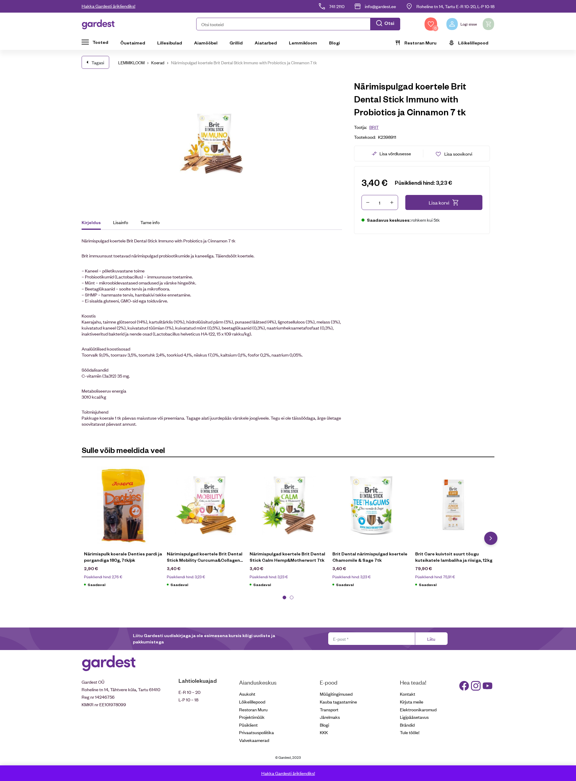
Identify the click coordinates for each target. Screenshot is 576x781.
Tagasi (98, 62)
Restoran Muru (420, 42)
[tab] (94, 223)
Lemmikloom (303, 42)
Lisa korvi (439, 202)
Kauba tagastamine (338, 701)
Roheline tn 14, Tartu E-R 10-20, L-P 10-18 (455, 6)
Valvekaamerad (254, 740)
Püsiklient (248, 725)
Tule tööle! (409, 732)
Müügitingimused (336, 694)
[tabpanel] (123, 530)
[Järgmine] (490, 538)
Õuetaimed (132, 42)
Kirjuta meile (411, 701)
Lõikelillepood (473, 42)
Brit (374, 127)
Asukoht (247, 694)
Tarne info (150, 222)
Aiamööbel (206, 42)
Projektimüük (252, 717)
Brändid (407, 725)
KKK (324, 732)
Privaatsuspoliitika (256, 732)
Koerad (157, 62)
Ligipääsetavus (414, 717)
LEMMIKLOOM (131, 62)
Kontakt (407, 694)
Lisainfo (120, 222)
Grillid (236, 42)
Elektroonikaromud (418, 709)
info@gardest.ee (380, 6)
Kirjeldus (91, 222)
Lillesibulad (169, 42)
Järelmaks (330, 717)
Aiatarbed (266, 42)
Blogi (334, 42)
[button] (298, 24)
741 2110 (336, 6)
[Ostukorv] (488, 24)
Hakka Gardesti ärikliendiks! (108, 6)
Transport (329, 709)
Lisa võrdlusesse (395, 153)
